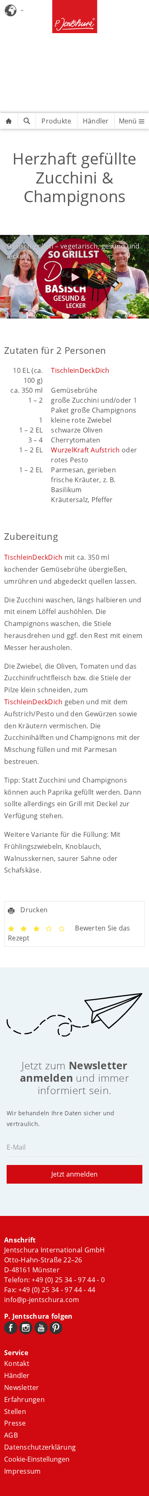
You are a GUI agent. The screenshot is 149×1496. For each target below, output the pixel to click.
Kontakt (16, 1363)
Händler (96, 121)
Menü (128, 121)
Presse (15, 1423)
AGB (11, 1435)
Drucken (33, 909)
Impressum (22, 1471)
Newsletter (21, 1387)
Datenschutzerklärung (40, 1447)
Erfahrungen (24, 1399)
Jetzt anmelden (74, 1174)
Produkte (56, 121)
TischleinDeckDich (80, 370)
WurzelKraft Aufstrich (85, 449)
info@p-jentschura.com (41, 1299)
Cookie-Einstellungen (37, 1459)
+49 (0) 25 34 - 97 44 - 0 (68, 1279)
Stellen (15, 1411)
